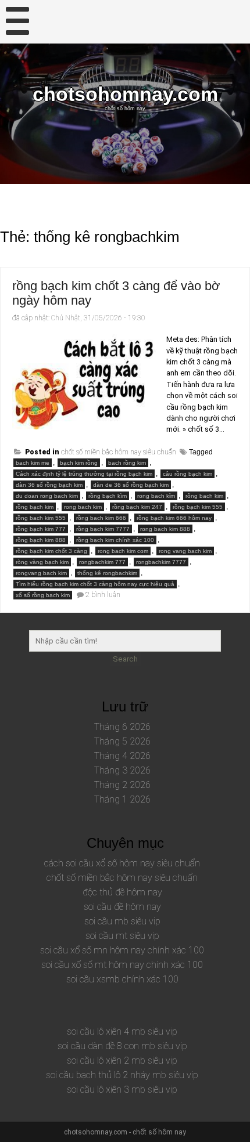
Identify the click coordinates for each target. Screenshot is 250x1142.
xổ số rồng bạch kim (43, 595)
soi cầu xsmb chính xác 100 (122, 979)
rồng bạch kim (34, 507)
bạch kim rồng (79, 463)
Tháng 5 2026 (122, 741)
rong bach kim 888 (165, 529)
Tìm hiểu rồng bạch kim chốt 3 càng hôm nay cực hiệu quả (95, 584)
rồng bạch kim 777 (41, 529)
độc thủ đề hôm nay (122, 892)
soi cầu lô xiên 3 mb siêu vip (122, 1089)
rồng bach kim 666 (101, 518)
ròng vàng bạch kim (42, 562)
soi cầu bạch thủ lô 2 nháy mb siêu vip (122, 1074)
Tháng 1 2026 (122, 799)
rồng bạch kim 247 (137, 507)
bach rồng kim (127, 463)
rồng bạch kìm (107, 496)
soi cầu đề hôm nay (122, 906)
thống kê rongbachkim (107, 573)
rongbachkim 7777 (161, 562)
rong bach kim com (123, 551)
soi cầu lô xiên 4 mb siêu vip (122, 1031)
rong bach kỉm (156, 496)
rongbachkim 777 (102, 562)
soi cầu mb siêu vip (122, 921)
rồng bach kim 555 (41, 518)
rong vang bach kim (185, 551)
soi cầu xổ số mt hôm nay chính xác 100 (122, 964)
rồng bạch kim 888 (41, 540)
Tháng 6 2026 (122, 726)
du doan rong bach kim (47, 496)
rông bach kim (204, 496)
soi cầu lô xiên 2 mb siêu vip (122, 1060)
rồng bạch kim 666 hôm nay (174, 518)
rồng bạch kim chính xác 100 (115, 540)
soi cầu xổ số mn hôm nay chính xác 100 (122, 950)
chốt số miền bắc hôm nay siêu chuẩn (118, 452)
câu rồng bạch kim (187, 474)
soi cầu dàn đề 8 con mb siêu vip (122, 1045)
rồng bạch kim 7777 (103, 529)
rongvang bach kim (41, 573)
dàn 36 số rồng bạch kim (49, 485)
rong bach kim (83, 507)
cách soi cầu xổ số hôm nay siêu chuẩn (122, 863)
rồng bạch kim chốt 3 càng (51, 551)
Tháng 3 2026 (122, 770)
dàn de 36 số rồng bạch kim (131, 485)
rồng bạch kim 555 (198, 507)
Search (125, 659)
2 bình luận (102, 595)
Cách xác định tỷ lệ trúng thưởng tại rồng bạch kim (84, 474)
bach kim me (32, 463)
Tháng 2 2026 (122, 784)
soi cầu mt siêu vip (122, 935)
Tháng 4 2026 (122, 755)
